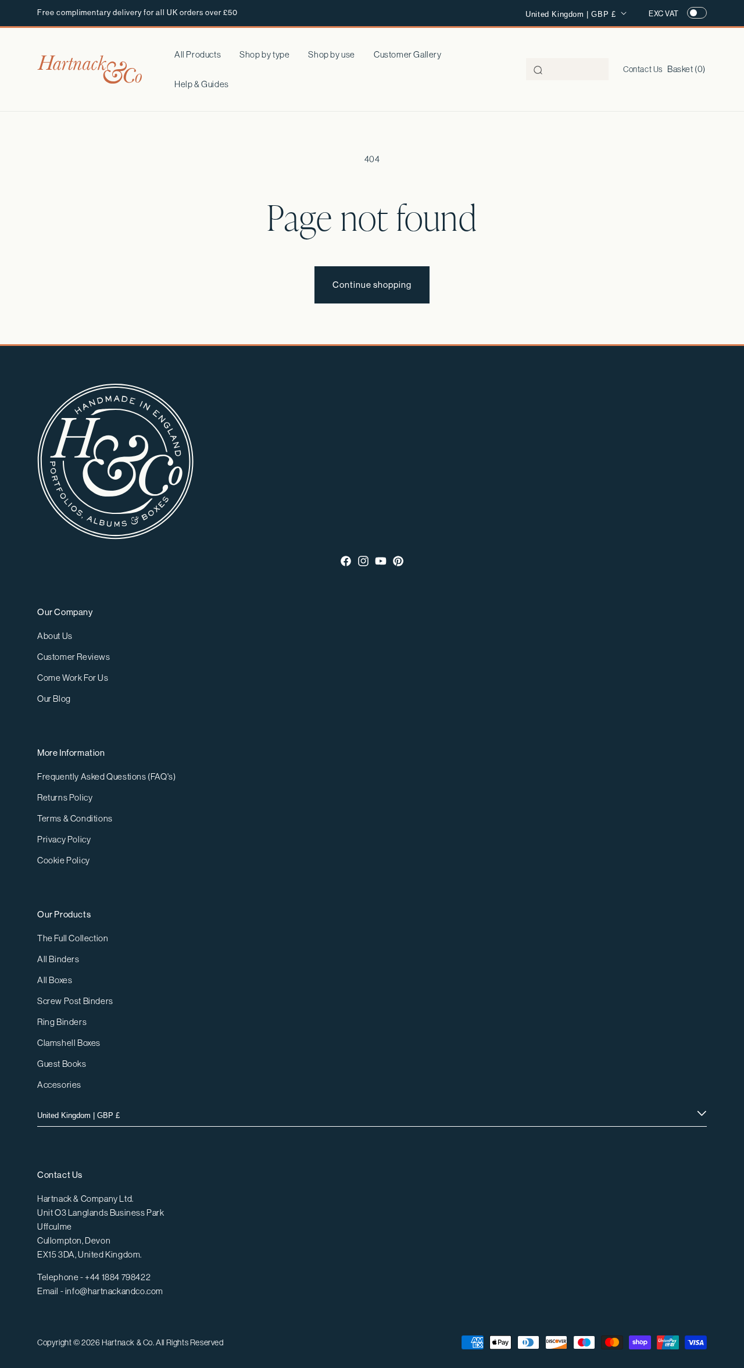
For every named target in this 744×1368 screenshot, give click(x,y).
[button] (264, 55)
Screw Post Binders (75, 1001)
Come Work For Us (73, 678)
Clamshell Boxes (69, 1043)
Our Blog (54, 698)
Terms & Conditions (75, 818)
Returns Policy (64, 797)
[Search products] (538, 69)
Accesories (59, 1085)
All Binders (58, 959)
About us (55, 636)
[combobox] (567, 69)
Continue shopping (372, 285)
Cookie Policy (63, 860)
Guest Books (62, 1064)
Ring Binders (62, 1022)
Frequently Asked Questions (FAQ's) (106, 776)
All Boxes (54, 980)
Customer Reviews (73, 657)
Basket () (686, 69)
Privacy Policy (64, 839)
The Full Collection (72, 938)
